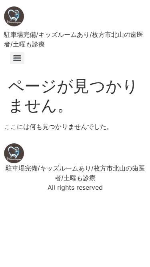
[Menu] (17, 58)
